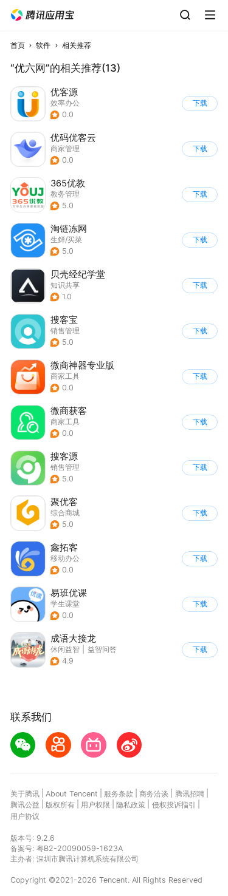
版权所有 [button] (60, 804)
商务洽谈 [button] (153, 793)
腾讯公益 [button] (25, 804)
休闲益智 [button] (65, 649)
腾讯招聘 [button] (189, 793)
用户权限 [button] (95, 804)
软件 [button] (43, 45)
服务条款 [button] (118, 793)
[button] (42, 15)
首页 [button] (17, 45)
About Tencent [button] (72, 793)
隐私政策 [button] (130, 804)
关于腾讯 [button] (25, 793)
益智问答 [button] (102, 649)
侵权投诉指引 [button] (174, 804)
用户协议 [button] (25, 816)
